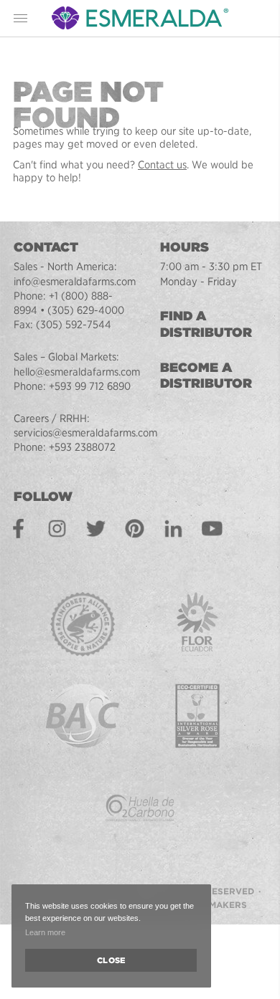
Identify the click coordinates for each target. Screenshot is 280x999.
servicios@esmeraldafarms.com (85, 432)
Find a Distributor (206, 323)
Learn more (45, 932)
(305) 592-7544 (73, 324)
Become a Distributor (206, 375)
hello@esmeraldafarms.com (77, 371)
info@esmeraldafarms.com (75, 281)
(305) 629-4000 (85, 310)
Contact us (162, 164)
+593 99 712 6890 (90, 386)
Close (111, 960)
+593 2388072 (82, 447)
